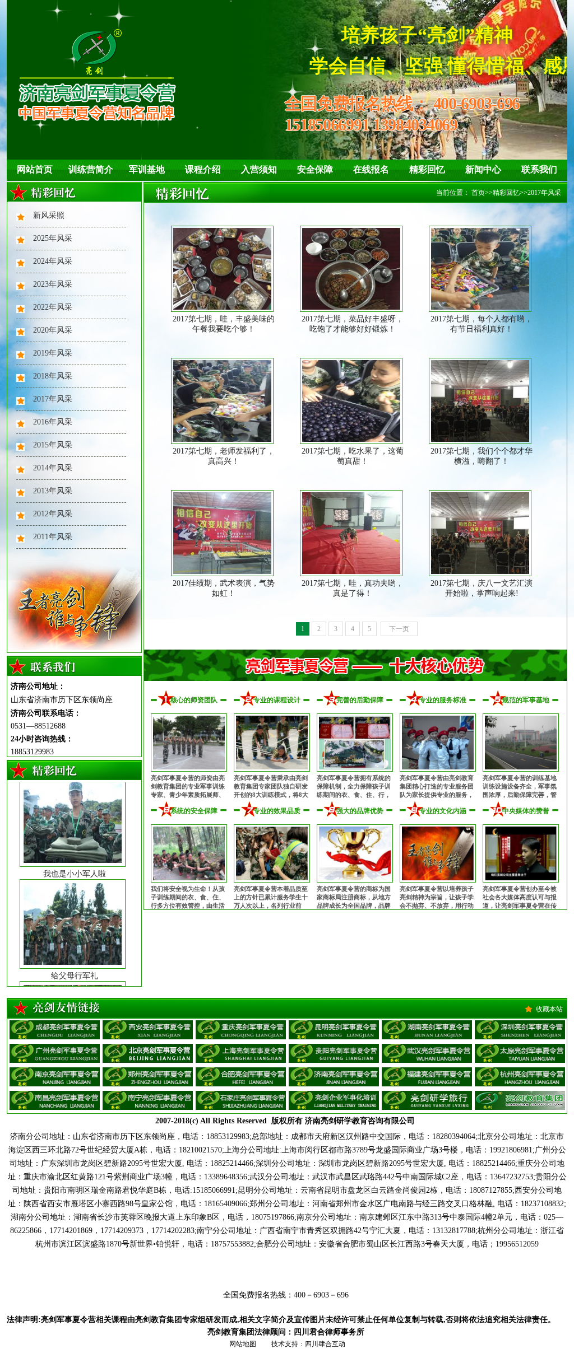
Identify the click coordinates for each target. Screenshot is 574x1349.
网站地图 (242, 1344)
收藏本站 (549, 1009)
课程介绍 (203, 169)
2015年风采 (52, 445)
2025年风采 (52, 238)
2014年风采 (52, 468)
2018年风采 (52, 376)
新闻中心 (483, 169)
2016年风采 (52, 422)
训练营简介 (90, 169)
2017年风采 (52, 399)
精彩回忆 (427, 169)
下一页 (399, 629)
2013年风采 (52, 491)
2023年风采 (52, 284)
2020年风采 (52, 330)
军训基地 (147, 169)
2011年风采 (52, 537)
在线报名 (371, 169)
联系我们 (539, 169)
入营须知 (259, 169)
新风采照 (48, 215)
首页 (478, 193)
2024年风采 (52, 261)
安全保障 (315, 169)
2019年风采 (52, 353)
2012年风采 (52, 514)
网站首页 (35, 169)
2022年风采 (52, 307)
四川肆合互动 (325, 1344)
